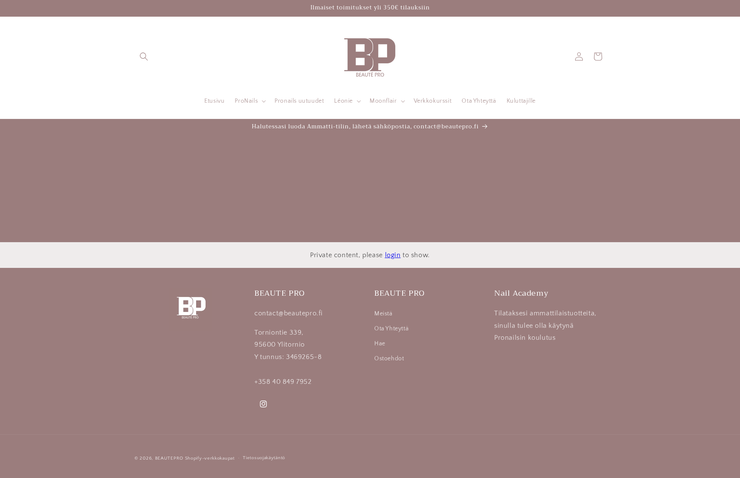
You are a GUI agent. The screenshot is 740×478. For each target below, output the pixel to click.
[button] (143, 56)
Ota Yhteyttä (391, 328)
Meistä (383, 313)
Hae (379, 343)
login (393, 255)
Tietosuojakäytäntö (264, 457)
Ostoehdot (389, 358)
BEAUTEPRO (169, 458)
